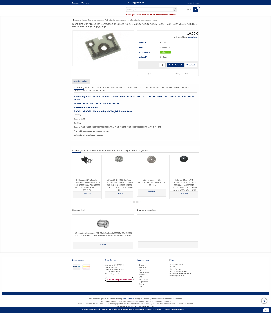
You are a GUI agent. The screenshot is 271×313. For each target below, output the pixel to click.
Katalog (84, 20)
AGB (140, 277)
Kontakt (189, 3)
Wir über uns (143, 267)
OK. (266, 310)
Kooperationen (144, 282)
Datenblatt (153, 74)
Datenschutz (143, 274)
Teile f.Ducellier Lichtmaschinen (116, 20)
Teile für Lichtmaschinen (96, 20)
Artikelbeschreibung (80, 81)
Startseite (77, 20)
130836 (154, 20)
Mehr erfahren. (178, 309)
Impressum (196, 3)
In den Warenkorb (176, 65)
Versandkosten (193, 37)
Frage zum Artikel (183, 74)
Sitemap (141, 284)
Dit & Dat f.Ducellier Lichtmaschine (139, 20)
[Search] (175, 9)
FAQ (140, 286)
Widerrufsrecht (144, 279)
